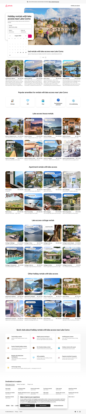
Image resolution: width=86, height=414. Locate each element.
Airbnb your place (75, 5)
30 (25, 52)
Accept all (27, 405)
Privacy (16, 411)
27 (17, 52)
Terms (20, 411)
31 (9, 55)
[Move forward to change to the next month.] (25, 35)
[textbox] (14, 32)
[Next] (45, 57)
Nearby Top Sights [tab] (21, 384)
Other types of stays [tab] (10, 384)
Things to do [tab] (30, 384)
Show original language (54, 1)
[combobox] (20, 27)
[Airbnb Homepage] (8, 6)
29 (23, 52)
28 (20, 52)
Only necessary (43, 405)
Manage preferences (58, 405)
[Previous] (40, 57)
